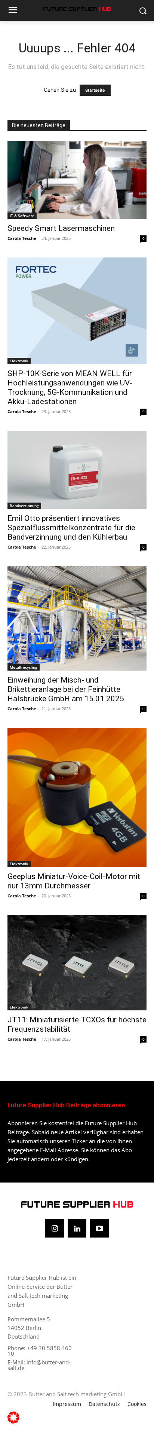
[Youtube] (99, 1228)
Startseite (95, 90)
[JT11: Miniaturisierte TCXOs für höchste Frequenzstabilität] (77, 962)
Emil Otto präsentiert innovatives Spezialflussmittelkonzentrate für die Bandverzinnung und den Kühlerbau (71, 527)
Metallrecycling (23, 667)
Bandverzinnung (24, 505)
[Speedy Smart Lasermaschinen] (77, 180)
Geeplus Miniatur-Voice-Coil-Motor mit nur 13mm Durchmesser (73, 881)
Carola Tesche (21, 238)
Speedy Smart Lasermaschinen (61, 228)
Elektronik (19, 360)
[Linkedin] (77, 1228)
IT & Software (22, 215)
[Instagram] (54, 1228)
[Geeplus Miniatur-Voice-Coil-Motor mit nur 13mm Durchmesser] (77, 797)
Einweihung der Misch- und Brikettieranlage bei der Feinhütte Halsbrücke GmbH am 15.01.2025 (65, 689)
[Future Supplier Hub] (76, 9)
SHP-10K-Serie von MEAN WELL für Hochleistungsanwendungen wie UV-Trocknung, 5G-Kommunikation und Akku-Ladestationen (69, 387)
